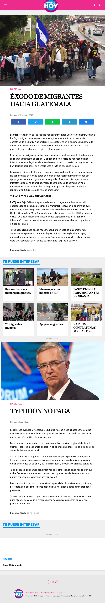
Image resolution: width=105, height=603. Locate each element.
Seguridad (61, 593)
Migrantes (31, 250)
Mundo (53, 593)
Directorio (30, 593)
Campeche (39, 593)
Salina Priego (33, 513)
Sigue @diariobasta (12, 565)
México (47, 593)
